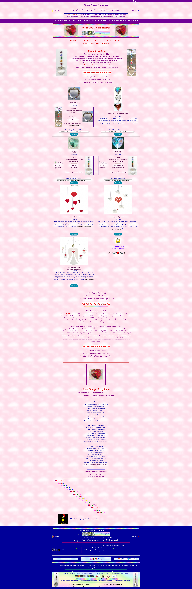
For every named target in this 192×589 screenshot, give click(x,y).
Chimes (97, 21)
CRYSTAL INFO (118, 21)
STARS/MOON (86, 21)
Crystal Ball (68, 21)
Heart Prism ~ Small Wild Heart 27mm (118, 113)
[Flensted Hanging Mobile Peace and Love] (118, 199)
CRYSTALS (60, 21)
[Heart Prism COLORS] (74, 143)
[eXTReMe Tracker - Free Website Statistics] (53, 549)
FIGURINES (103, 21)
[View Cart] (136, 1)
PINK (74, 21)
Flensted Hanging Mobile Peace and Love (118, 216)
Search (138, 1)
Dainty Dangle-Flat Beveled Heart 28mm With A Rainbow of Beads (74, 103)
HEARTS (79, 21)
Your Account (133, 1)
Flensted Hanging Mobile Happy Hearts (74, 216)
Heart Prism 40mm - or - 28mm (118, 152)
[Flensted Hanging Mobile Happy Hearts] (74, 199)
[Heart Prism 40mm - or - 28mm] (118, 143)
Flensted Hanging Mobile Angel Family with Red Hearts (74, 268)
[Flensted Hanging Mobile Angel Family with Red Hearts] (74, 250)
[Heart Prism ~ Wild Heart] (118, 98)
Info (124, 21)
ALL (55, 21)
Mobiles (110, 21)
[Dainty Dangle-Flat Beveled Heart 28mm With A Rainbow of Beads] (74, 93)
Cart (136, 21)
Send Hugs (131, 21)
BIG (93, 21)
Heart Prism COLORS (74, 152)
